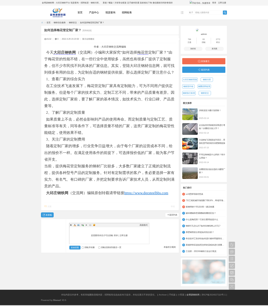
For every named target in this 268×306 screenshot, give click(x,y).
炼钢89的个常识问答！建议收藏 (200, 207)
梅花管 (142, 52)
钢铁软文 (73, 22)
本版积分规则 (170, 247)
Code (90, 225)
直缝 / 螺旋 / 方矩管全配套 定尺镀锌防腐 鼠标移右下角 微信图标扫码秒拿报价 (138, 3)
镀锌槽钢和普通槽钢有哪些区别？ (201, 213)
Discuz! (57, 300)
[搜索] (225, 13)
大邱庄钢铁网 (65, 52)
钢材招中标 (188, 86)
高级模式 (144, 225)
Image (78, 225)
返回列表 (173, 215)
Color (74, 225)
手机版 (172, 294)
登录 (214, 3)
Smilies (94, 225)
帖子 (191, 12)
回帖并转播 (90, 247)
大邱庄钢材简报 (190, 79)
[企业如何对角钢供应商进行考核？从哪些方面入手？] (190, 129)
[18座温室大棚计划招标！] (190, 114)
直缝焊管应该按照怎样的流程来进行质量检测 (205, 245)
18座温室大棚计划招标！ (210, 110)
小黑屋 (181, 294)
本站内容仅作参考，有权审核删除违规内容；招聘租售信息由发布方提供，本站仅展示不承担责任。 (109, 294)
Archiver (163, 294)
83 (204, 39)
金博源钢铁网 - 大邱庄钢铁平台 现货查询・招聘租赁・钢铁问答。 (71, 3)
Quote (86, 225)
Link (82, 225)
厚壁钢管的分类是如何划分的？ (200, 232)
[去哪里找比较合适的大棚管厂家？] (190, 173)
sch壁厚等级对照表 (194, 194)
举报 (173, 206)
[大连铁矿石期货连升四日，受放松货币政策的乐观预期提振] (190, 144)
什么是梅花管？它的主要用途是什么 (202, 219)
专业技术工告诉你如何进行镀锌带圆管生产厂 (205, 238)
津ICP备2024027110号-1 (213, 294)
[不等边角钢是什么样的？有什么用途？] (190, 158)
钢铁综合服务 (60, 22)
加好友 (193, 49)
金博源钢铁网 (42, 22)
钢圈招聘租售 (204, 86)
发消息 (214, 49)
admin (204, 34)
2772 (218, 39)
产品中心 (94, 12)
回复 (50, 206)
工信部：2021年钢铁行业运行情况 (201, 251)
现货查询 (110, 12)
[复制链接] (87, 30)
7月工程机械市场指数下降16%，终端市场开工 (205, 200)
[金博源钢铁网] (57, 17)
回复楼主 (205, 61)
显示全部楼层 (88, 39)
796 (189, 39)
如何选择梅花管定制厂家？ (92, 22)
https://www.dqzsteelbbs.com (146, 193)
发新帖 (49, 215)
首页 (80, 12)
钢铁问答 (207, 79)
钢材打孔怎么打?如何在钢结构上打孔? (203, 226)
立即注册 (222, 3)
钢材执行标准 (189, 93)
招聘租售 (127, 12)
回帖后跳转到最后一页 (111, 247)
